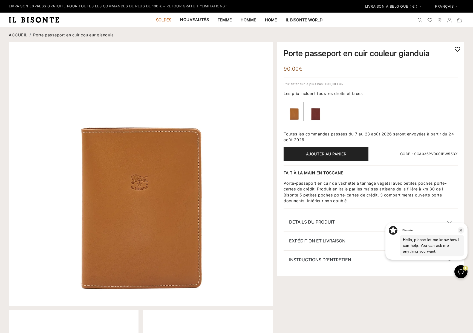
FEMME (225, 20)
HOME (271, 20)
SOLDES (163, 20)
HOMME (248, 20)
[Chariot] (459, 20)
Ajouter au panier (326, 154)
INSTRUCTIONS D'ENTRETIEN (320, 259)
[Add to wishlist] (457, 49)
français (445, 6)
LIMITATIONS (213, 6)
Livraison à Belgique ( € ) (392, 6)
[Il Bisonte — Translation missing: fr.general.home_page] (36, 19)
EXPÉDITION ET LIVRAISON (317, 241)
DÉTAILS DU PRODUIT (312, 222)
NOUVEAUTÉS (194, 19)
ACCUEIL (18, 35)
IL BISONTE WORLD (304, 20)
